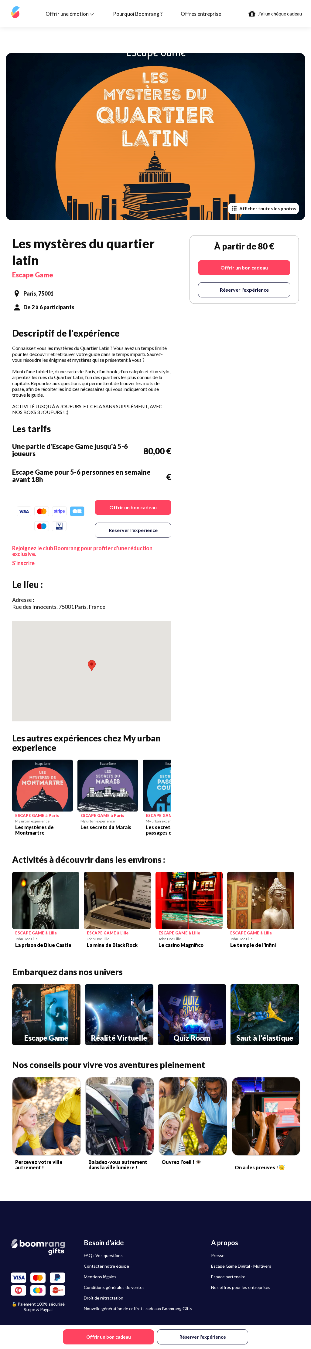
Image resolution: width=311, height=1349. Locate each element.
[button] (91, 666)
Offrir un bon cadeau (133, 507)
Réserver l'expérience (133, 530)
